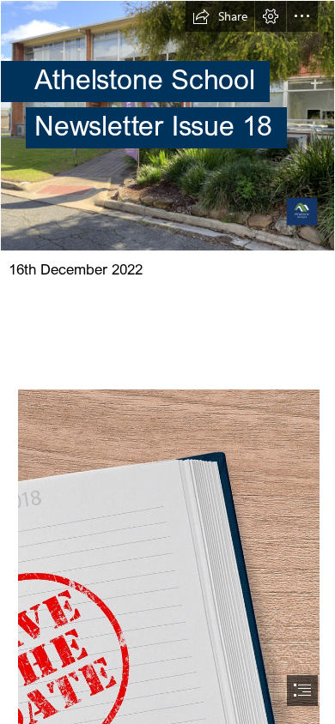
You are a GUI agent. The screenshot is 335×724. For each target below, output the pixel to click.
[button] (220, 16)
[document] (167, 362)
